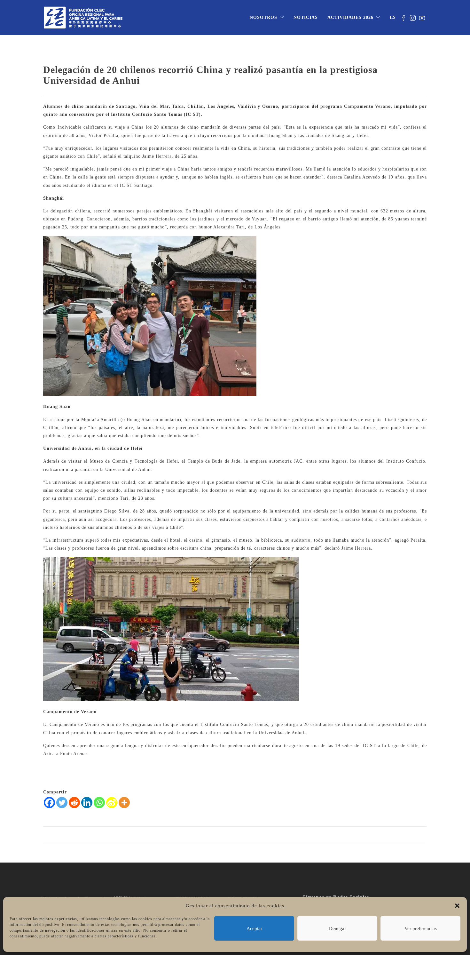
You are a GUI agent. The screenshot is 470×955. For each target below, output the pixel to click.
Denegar (337, 928)
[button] (457, 906)
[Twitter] (61, 802)
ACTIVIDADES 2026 (350, 17)
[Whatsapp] (99, 802)
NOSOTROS (263, 17)
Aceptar (254, 928)
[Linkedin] (86, 802)
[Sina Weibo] (111, 802)
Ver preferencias (420, 928)
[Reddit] (74, 802)
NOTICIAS (306, 17)
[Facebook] (49, 802)
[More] (124, 802)
